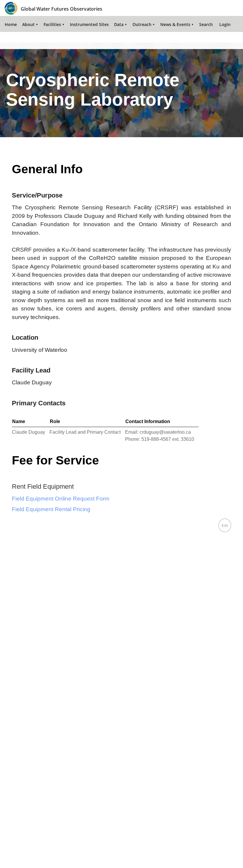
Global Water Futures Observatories (61, 9)
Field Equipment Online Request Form (60, 498)
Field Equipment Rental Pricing (51, 509)
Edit (225, 526)
